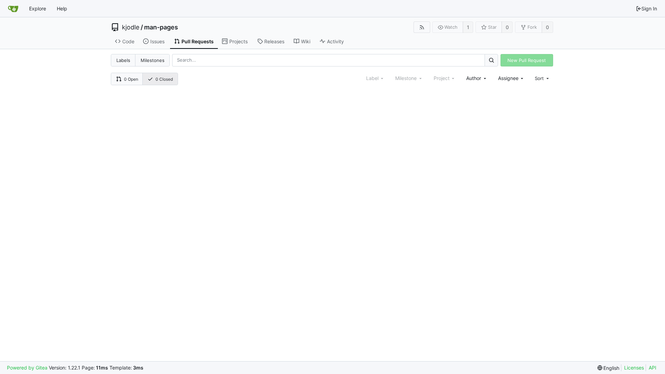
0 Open (131, 79)
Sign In (649, 8)
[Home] (13, 8)
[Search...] (491, 60)
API (652, 368)
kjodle (130, 27)
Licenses (634, 368)
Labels (123, 60)
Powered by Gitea (27, 368)
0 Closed (164, 79)
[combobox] (477, 78)
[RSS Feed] (422, 27)
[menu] (542, 78)
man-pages (161, 27)
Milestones (153, 60)
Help (62, 8)
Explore (37, 8)
